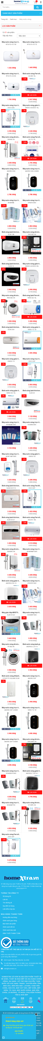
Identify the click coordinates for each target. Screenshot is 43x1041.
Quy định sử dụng (8, 906)
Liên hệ (5, 899)
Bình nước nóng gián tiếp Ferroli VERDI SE (17, 390)
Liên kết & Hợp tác (9, 909)
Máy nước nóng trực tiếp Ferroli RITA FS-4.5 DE (19, 74)
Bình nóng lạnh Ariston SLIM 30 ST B (15, 486)
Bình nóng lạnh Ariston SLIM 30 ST (15, 517)
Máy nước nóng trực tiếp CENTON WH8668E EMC (20, 422)
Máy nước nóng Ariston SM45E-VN (15, 137)
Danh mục (13, 19)
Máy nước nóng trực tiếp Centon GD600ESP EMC (20, 771)
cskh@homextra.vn (10, 968)
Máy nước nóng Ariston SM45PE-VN (15, 549)
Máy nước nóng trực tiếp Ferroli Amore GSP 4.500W (21, 708)
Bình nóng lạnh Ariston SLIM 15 (13, 264)
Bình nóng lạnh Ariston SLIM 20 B (14, 327)
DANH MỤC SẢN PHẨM (12, 13)
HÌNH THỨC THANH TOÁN (11, 933)
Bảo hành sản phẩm (9, 924)
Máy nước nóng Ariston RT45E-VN (15, 644)
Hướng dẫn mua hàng (10, 917)
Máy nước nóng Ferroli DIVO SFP (14, 834)
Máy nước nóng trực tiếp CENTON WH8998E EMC (20, 200)
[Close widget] (36, 1014)
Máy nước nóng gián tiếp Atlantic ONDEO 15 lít (19, 359)
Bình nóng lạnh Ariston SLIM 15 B (14, 232)
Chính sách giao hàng (10, 920)
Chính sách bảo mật (9, 930)
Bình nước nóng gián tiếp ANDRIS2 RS (16, 581)
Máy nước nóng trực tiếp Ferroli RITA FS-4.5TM (20, 42)
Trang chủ (4, 19)
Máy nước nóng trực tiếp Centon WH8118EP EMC (20, 454)
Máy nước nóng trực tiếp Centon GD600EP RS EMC (21, 803)
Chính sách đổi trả (9, 927)
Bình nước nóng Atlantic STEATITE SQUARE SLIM (20, 676)
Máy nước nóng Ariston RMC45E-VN (15, 295)
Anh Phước (19, 1031)
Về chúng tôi (7, 896)
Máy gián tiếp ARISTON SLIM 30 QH (15, 612)
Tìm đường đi (7, 903)
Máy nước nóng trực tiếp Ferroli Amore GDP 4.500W (21, 739)
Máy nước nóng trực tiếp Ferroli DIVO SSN (18, 105)
